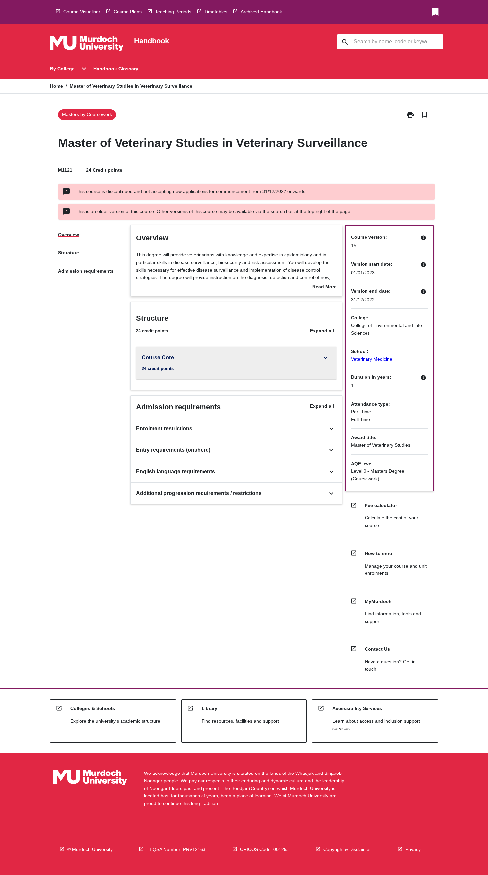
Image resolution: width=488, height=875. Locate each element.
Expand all (322, 330)
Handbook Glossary (115, 68)
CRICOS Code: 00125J (264, 849)
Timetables (215, 11)
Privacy (413, 849)
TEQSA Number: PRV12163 (176, 849)
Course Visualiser (81, 11)
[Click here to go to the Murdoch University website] (86, 45)
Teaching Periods (173, 11)
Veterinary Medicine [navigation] (371, 359)
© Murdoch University (90, 849)
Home (56, 86)
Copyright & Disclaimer (347, 849)
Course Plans (128, 11)
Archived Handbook (261, 11)
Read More (324, 287)
